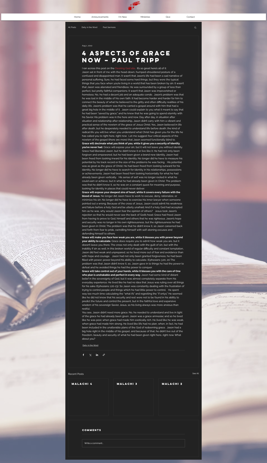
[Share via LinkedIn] (97, 355)
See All (195, 373)
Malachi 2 (172, 384)
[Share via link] (103, 355)
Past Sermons (109, 27)
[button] (195, 27)
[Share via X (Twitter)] (90, 355)
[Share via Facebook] (83, 355)
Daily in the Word (89, 27)
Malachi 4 (82, 384)
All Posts (72, 27)
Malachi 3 (127, 384)
